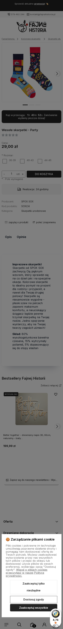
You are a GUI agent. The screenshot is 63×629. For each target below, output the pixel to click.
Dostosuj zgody (33, 599)
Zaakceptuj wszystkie (33, 607)
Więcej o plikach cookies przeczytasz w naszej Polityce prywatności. (26, 572)
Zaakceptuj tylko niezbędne (34, 587)
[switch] (56, 626)
